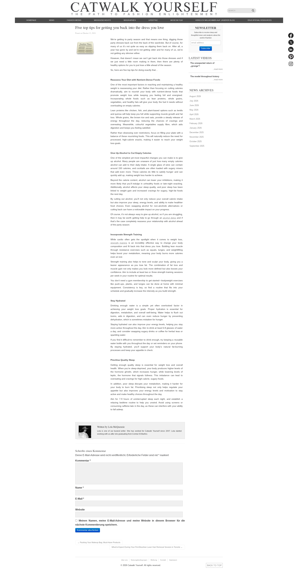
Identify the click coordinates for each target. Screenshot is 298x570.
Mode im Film (176, 20)
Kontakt (163, 560)
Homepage (31, 20)
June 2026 (194, 105)
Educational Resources (260, 20)
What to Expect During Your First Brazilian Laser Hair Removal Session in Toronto (147, 547)
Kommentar (83, 460)
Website (80, 509)
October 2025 (196, 141)
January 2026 (196, 128)
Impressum (173, 560)
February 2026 (196, 123)
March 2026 (195, 119)
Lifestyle (153, 20)
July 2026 (194, 101)
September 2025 (197, 146)
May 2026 (194, 110)
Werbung (154, 560)
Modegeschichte (102, 20)
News (51, 20)
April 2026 (194, 114)
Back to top (214, 565)
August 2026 (195, 96)
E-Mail (79, 498)
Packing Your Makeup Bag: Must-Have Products (99, 542)
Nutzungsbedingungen (139, 560)
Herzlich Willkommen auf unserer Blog (215, 20)
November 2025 (197, 137)
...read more (218, 69)
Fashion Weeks (74, 20)
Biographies (130, 20)
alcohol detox (169, 218)
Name (79, 487)
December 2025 (197, 132)
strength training (119, 243)
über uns (124, 560)
